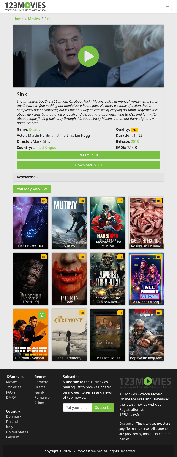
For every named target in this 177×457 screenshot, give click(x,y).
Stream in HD (89, 155)
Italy (9, 426)
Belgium (12, 437)
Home (18, 18)
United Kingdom (46, 147)
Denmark (13, 416)
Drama (34, 129)
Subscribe (103, 407)
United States (17, 432)
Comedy (41, 381)
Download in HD (88, 165)
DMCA (11, 397)
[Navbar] (168, 6)
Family (39, 392)
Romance (42, 397)
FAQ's (10, 392)
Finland (12, 421)
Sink (47, 18)
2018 (135, 141)
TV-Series (13, 387)
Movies (34, 18)
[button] (88, 56)
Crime (39, 402)
